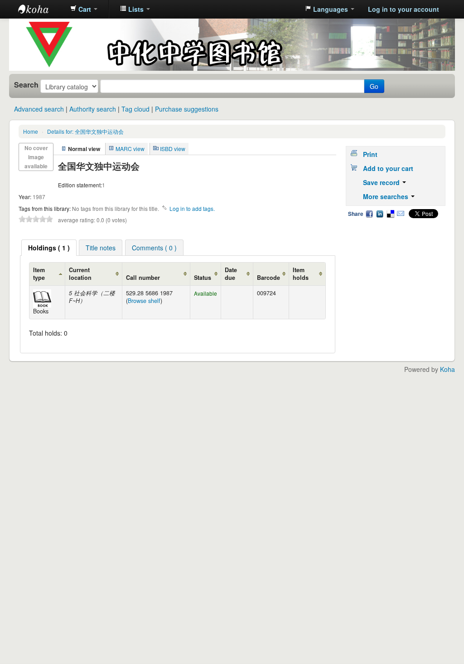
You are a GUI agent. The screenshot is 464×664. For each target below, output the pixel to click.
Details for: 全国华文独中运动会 (85, 131)
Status (202, 277)
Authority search (92, 108)
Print (370, 154)
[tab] (49, 247)
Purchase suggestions (186, 108)
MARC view (130, 148)
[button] (83, 9)
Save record (382, 182)
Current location (80, 274)
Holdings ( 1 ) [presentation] (49, 247)
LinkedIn (379, 213)
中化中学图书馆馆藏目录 (40, 9)
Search (26, 84)
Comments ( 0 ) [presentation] (154, 247)
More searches (386, 196)
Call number (143, 277)
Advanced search (39, 108)
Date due (231, 274)
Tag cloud (135, 108)
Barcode (268, 277)
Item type (39, 274)
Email (400, 213)
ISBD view (172, 148)
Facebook (369, 213)
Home (30, 131)
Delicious (390, 213)
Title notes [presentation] (101, 247)
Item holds (301, 274)
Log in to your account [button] (403, 9)
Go (374, 86)
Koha (447, 369)
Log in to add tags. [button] (192, 208)
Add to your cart (388, 168)
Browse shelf (144, 301)
